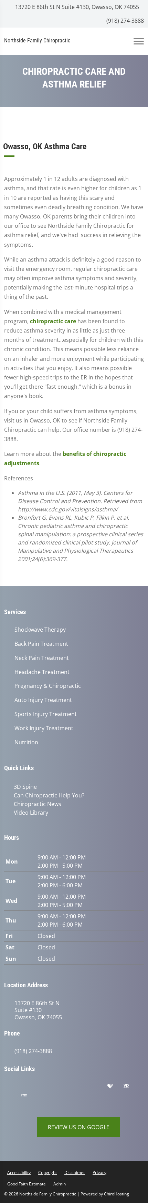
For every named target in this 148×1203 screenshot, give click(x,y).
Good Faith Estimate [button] (26, 1184)
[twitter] (81, 1087)
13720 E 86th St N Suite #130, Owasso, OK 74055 (76, 7)
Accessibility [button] (19, 1172)
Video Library (31, 812)
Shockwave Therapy (40, 629)
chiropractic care (53, 321)
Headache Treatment (42, 672)
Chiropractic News (37, 804)
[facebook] (30, 1087)
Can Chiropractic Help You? (49, 795)
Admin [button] (59, 1184)
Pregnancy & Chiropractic (47, 686)
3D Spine (25, 787)
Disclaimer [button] (74, 1172)
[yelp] (47, 1087)
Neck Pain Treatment (41, 658)
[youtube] (98, 1087)
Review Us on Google (78, 1127)
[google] (12, 1087)
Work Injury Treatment (43, 728)
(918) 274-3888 (124, 20)
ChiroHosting (116, 1194)
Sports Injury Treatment (45, 714)
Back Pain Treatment (41, 644)
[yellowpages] (131, 1087)
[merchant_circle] (29, 1096)
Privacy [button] (99, 1172)
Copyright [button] (47, 1172)
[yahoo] (12, 1096)
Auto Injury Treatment (43, 700)
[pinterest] (64, 1087)
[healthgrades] (115, 1087)
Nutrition (26, 742)
